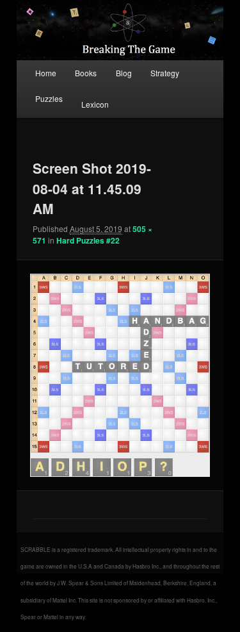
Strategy (164, 72)
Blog (124, 72)
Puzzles (49, 98)
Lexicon (95, 104)
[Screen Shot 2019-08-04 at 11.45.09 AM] (119, 375)
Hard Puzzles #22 (88, 240)
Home (45, 72)
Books (86, 72)
